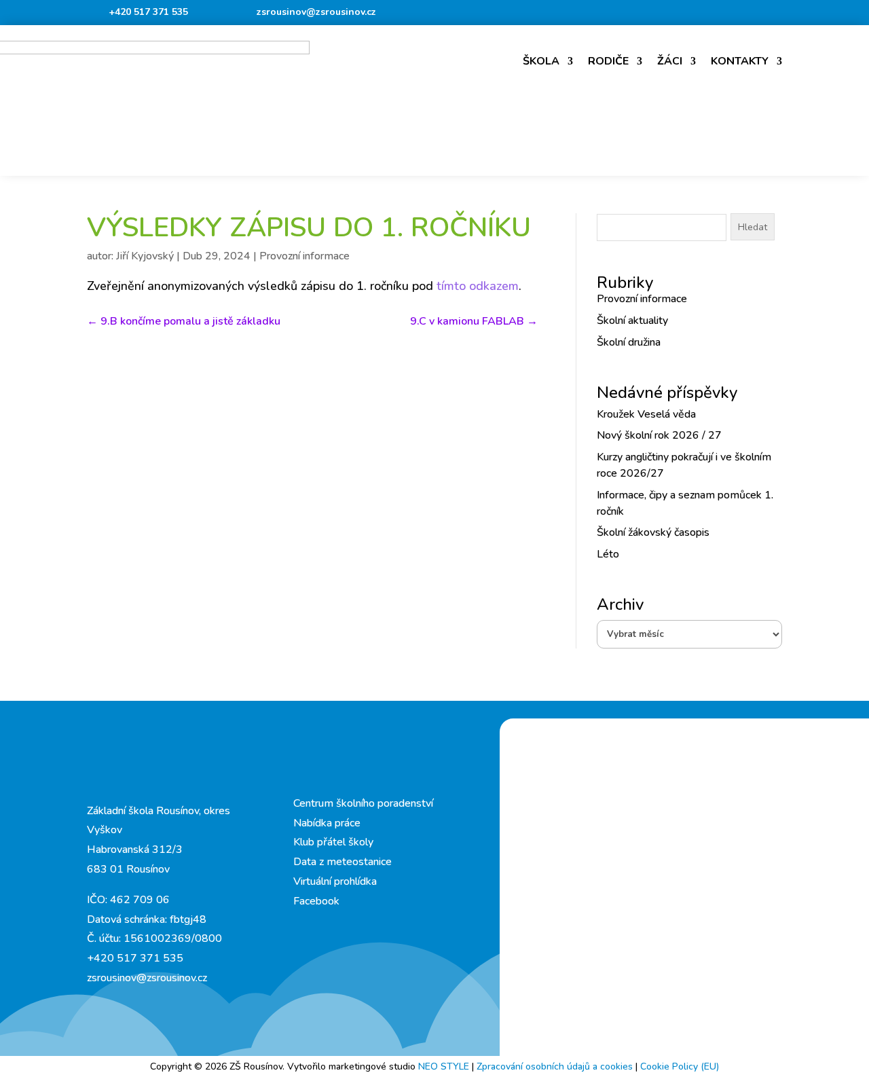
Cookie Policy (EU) (679, 1066)
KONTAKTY (740, 61)
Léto (608, 554)
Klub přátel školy (333, 842)
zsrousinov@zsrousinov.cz (316, 11)
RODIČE (608, 61)
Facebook (316, 901)
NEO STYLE (445, 1066)
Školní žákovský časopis (653, 532)
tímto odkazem (478, 286)
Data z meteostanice (342, 861)
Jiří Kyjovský (145, 256)
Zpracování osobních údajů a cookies (556, 1066)
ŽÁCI (669, 61)
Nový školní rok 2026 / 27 (659, 435)
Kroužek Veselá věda (646, 414)
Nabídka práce (326, 823)
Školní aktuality (632, 320)
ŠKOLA (541, 61)
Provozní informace (304, 256)
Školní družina (629, 342)
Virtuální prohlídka (335, 881)
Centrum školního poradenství (363, 803)
